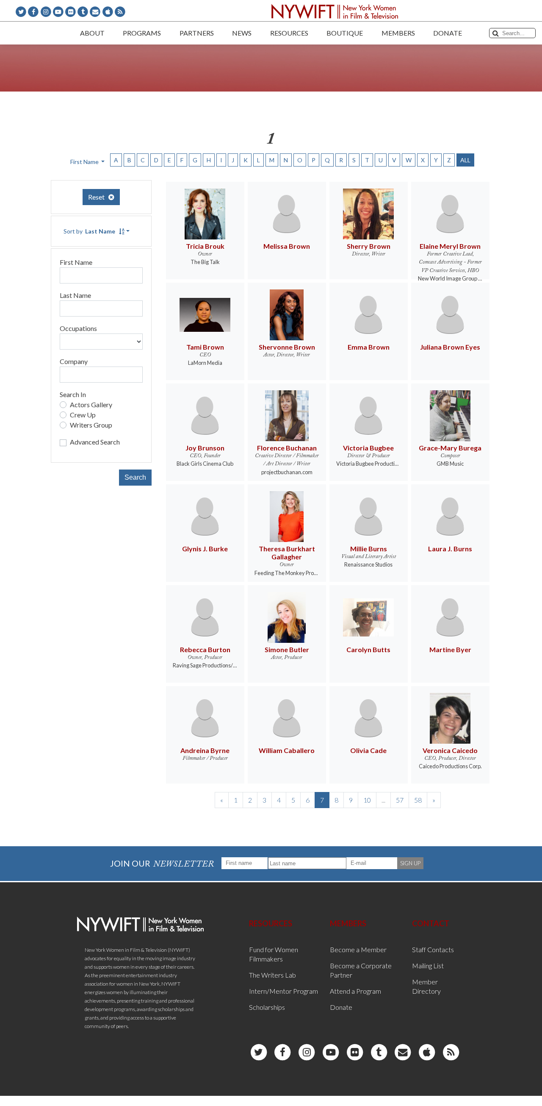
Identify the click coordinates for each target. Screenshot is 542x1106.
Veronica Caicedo (450, 750)
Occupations (78, 328)
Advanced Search (95, 442)
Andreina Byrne (205, 750)
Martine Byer (450, 649)
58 (418, 800)
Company (74, 361)
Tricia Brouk (205, 246)
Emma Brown (369, 347)
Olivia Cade (368, 750)
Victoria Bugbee (368, 448)
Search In (73, 394)
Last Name (75, 295)
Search (135, 477)
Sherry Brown (368, 246)
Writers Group (91, 425)
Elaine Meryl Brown (450, 246)
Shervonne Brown (287, 347)
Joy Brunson (204, 448)
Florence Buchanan (287, 448)
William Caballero (287, 750)
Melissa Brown (286, 246)
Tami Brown (205, 347)
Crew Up (83, 415)
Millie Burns (368, 549)
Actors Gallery (91, 404)
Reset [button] (98, 197)
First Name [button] (85, 161)
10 (367, 800)
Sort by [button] (89, 231)
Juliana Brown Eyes (450, 347)
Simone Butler (287, 649)
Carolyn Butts (368, 649)
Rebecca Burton (205, 649)
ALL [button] (465, 160)
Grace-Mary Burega (450, 448)
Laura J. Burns (450, 549)
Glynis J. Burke (205, 549)
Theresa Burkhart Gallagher (287, 553)
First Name (76, 262)
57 (400, 800)
